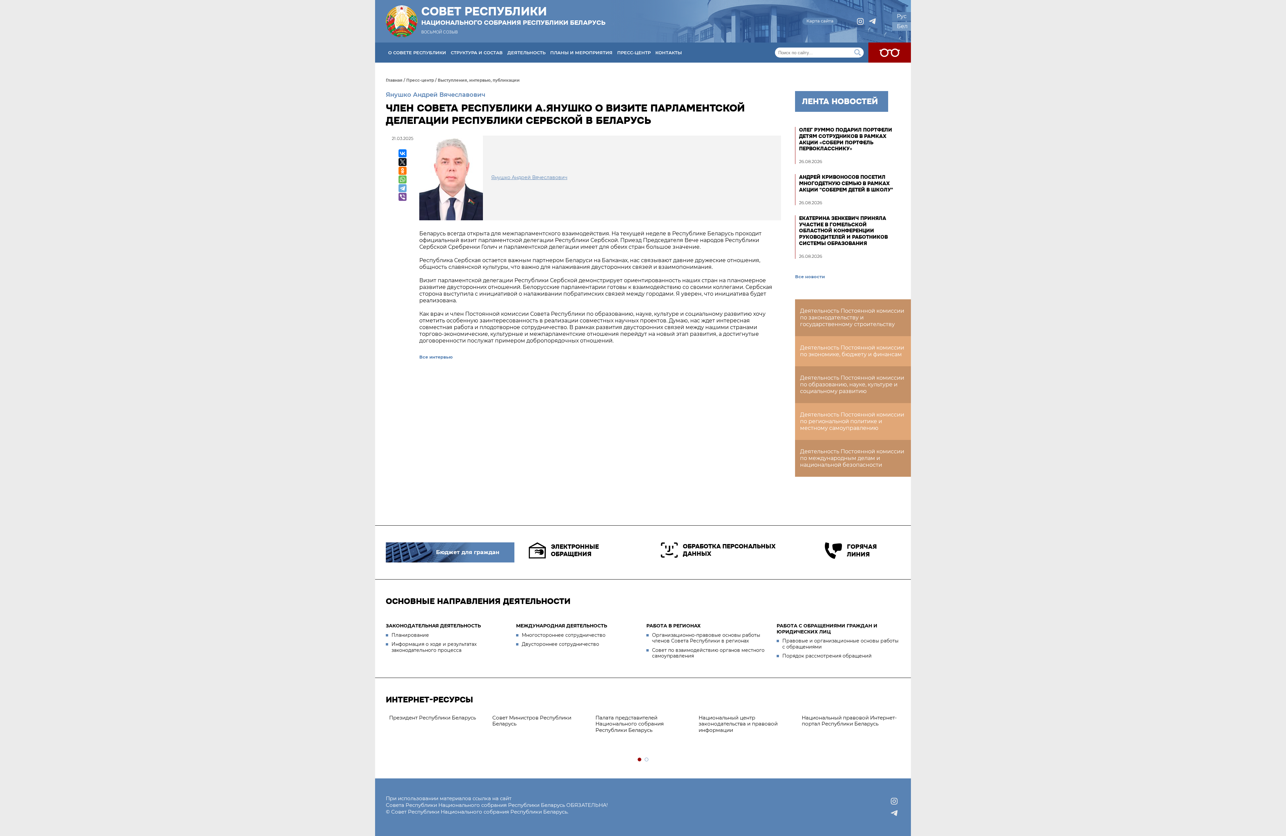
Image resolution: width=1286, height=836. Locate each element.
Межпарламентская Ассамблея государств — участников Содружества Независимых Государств (842, 727)
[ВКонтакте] (403, 153)
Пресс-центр (634, 52)
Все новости (810, 276)
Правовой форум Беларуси (631, 717)
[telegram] (872, 21)
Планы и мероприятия (581, 52)
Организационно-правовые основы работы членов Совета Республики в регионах (706, 638)
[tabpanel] (643, 718)
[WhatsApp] (403, 179)
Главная (394, 80)
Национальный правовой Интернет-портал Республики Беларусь (539, 720)
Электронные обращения (575, 550)
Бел (902, 26)
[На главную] (401, 21)
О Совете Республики (417, 52)
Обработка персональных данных (729, 550)
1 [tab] (640, 760)
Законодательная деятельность (433, 626)
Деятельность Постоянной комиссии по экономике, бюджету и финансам (852, 351)
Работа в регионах (673, 626)
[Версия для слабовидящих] (889, 53)
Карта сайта (820, 20)
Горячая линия (862, 550)
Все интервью (436, 357)
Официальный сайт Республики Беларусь (740, 720)
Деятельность (526, 52)
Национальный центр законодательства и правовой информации (428, 724)
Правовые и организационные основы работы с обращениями (840, 644)
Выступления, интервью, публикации (479, 80)
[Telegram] (403, 188)
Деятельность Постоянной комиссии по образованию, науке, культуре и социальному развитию (852, 384)
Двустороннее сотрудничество (560, 644)
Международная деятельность (561, 626)
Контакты (668, 52)
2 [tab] (647, 760)
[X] (403, 162)
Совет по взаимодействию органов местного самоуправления (708, 653)
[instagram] (860, 21)
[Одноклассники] (403, 171)
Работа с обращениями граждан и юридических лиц (827, 629)
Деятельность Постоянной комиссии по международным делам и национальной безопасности (852, 458)
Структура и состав (477, 52)
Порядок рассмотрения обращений (827, 656)
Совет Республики (513, 15)
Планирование (410, 635)
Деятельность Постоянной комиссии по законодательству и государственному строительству (852, 317)
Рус (902, 16)
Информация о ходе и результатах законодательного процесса (434, 647)
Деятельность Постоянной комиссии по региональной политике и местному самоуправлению (852, 421)
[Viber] (403, 197)
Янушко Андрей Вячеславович (435, 94)
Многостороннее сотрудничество (563, 635)
